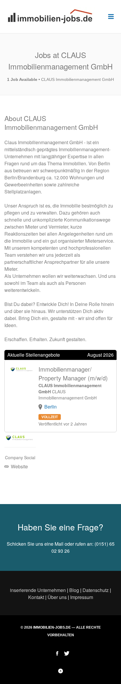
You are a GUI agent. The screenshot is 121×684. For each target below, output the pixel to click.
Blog (74, 590)
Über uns (57, 597)
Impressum (81, 597)
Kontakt (36, 597)
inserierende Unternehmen (38, 590)
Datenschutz (96, 590)
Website (19, 466)
